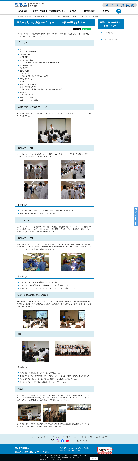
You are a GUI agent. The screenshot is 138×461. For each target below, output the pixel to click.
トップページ (17, 16)
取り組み (73, 11)
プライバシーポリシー (72, 437)
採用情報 (132, 5)
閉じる (94, 458)
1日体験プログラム (110, 33)
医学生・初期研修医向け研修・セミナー (39, 16)
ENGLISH (123, 5)
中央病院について (56, 11)
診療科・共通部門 (40, 11)
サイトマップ (34, 437)
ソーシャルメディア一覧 (79, 441)
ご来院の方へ (23, 11)
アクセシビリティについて (91, 437)
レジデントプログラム (111, 39)
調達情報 (105, 437)
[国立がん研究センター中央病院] (29, 5)
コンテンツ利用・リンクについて (52, 437)
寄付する (106, 11)
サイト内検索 (107, 5)
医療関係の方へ (90, 11)
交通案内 (127, 5)
